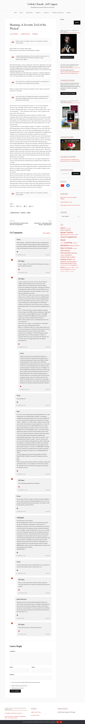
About (21, 12)
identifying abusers (72, 261)
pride (70, 267)
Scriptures (38, 12)
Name (11, 667)
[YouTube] (62, 186)
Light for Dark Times (36, 712)
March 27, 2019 (25, 389)
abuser (62, 228)
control (23, 212)
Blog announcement (64, 234)
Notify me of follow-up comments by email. (19, 685)
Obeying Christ (74, 265)
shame (28, 212)
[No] (83, 722)
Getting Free (68, 255)
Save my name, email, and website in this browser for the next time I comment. (26, 682)
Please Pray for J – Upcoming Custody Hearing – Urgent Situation (43, 223)
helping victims (66, 259)
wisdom (72, 271)
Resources (46, 12)
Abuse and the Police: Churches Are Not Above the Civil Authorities (19, 223)
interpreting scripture (66, 263)
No (60, 721)
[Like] (17, 252)
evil (75, 245)
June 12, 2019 (21, 618)
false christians (66, 248)
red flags (62, 269)
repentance (67, 269)
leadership (62, 265)
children (76, 234)
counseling (68, 242)
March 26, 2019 (23, 347)
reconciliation (76, 267)
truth (69, 271)
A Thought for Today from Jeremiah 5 (13, 713)
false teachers (65, 250)
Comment (13, 651)
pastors (63, 267)
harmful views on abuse (67, 257)
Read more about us (67, 57)
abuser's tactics (15, 212)
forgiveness (74, 253)
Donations (69, 12)
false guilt (75, 248)
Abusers (35, 34)
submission (62, 271)
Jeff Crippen (14, 34)
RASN (73, 267)
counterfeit (75, 242)
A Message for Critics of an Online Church (70, 205)
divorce (71, 245)
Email (33, 667)
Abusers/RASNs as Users (66, 202)
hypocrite (63, 261)
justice (74, 263)
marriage (68, 265)
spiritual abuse (73, 269)
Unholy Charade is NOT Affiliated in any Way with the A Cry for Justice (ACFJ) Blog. (70, 161)
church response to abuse (68, 238)
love (65, 265)
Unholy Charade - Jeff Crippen (42, 4)
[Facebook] (68, 186)
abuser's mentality (65, 230)
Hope (73, 259)
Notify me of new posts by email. (17, 688)
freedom (62, 255)
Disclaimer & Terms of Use (58, 12)
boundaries (72, 234)
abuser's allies (68, 228)
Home (15, 12)
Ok (57, 721)
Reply (48, 254)
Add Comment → (47, 233)
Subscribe (76, 173)
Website (12, 674)
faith (78, 245)
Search (62, 19)
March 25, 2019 (26, 34)
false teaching (65, 253)
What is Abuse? (29, 12)
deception (64, 245)
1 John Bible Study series (68, 93)
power (67, 267)
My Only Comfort (35, 715)
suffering (66, 271)
